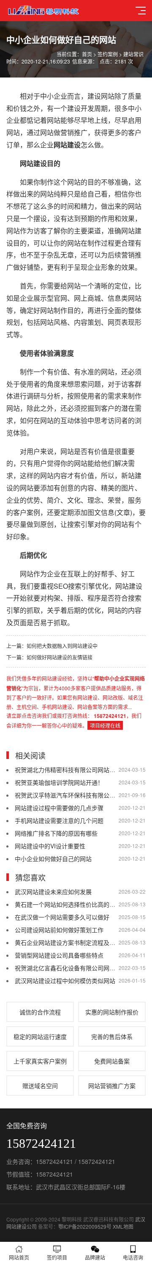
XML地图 (123, 1226)
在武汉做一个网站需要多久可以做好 (62, 917)
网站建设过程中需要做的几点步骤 (59, 807)
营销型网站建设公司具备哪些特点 (59, 955)
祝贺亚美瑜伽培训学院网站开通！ (59, 782)
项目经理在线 (105, 725)
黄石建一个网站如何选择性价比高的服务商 (71, 904)
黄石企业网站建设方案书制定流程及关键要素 (74, 942)
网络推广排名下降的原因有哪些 (56, 833)
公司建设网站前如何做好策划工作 (59, 929)
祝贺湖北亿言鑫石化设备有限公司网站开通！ (74, 968)
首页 (87, 54)
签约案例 (108, 54)
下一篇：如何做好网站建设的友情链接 (49, 657)
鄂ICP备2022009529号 (84, 1226)
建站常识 (133, 54)
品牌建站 (95, 1257)
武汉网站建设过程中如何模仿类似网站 (65, 980)
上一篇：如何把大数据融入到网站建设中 (52, 645)
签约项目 (57, 1257)
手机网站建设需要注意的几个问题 (59, 820)
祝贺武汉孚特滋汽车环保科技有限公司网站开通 (77, 795)
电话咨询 (133, 1257)
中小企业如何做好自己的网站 (53, 858)
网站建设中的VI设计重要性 (50, 846)
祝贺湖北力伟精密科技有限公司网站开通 (68, 769)
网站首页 (19, 1257)
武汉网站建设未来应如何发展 (53, 891)
